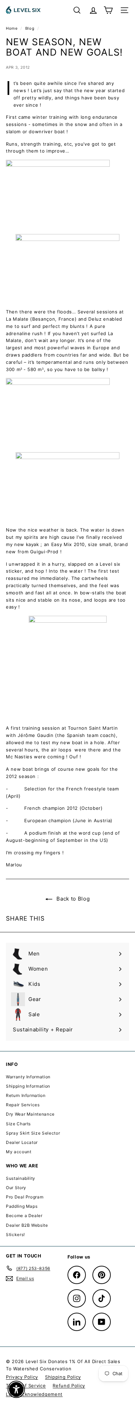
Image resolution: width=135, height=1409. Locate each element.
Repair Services (23, 1104)
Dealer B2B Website (27, 1225)
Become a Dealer (24, 1215)
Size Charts (18, 1123)
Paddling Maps (21, 1206)
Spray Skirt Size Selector (33, 1133)
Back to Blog (72, 898)
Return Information (26, 1095)
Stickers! (15, 1234)
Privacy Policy (22, 1377)
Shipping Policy (63, 1377)
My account (19, 1151)
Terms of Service (26, 1385)
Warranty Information (28, 1076)
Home (12, 28)
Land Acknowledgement (34, 1394)
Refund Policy (69, 1385)
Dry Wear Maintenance (30, 1114)
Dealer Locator (22, 1142)
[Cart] (108, 10)
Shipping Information (28, 1086)
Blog (30, 28)
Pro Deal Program (24, 1196)
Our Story (16, 1187)
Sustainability (20, 1178)
